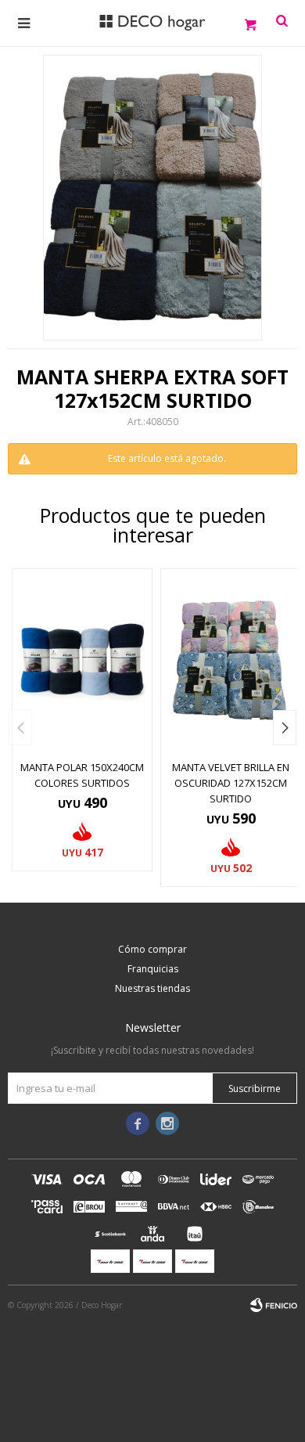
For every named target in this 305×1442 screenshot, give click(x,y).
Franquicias (152, 968)
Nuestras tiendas (152, 988)
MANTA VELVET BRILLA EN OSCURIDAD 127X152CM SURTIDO (230, 783)
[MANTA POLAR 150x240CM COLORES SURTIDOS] (82, 660)
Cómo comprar (152, 949)
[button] (284, 727)
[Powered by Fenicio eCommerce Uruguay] (273, 1305)
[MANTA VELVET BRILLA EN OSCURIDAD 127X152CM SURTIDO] (230, 660)
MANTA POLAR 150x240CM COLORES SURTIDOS (82, 775)
